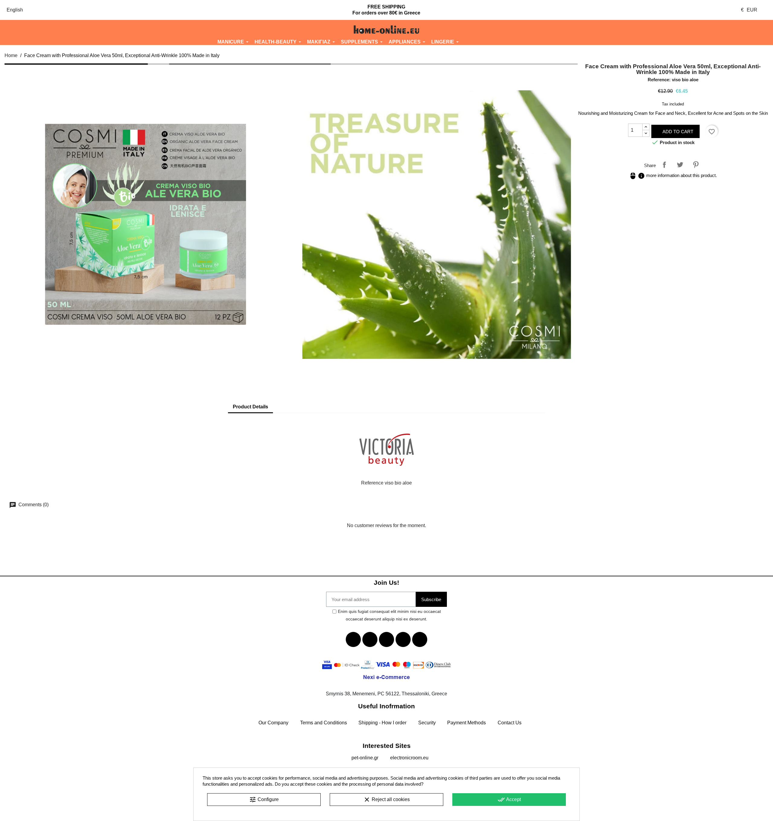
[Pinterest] (419, 639)
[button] (64, 29)
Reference (372, 482)
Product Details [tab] (250, 406)
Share (664, 165)
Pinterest (696, 165)
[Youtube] (386, 639)
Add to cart (677, 131)
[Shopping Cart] (708, 30)
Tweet (680, 165)
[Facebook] (353, 639)
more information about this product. (673, 175)
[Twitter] (369, 639)
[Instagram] (403, 639)
